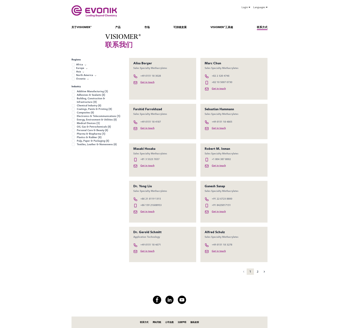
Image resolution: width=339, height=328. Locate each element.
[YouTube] (182, 300)
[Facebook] (157, 300)
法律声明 (182, 322)
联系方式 (262, 27)
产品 (118, 27)
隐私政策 (195, 322)
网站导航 (157, 322)
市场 (147, 27)
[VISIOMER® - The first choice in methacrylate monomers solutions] (94, 11)
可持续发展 (180, 27)
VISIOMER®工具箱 (221, 27)
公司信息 (169, 322)
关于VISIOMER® (81, 27)
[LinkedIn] (169, 300)
